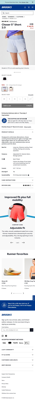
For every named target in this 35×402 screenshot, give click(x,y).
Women (24, 2)
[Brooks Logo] (17, 315)
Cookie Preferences (6, 390)
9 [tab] (20, 293)
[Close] (32, 2)
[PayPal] (15, 342)
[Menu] (32, 7)
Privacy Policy (5, 383)
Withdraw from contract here (9, 393)
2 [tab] (14, 293)
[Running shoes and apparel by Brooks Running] (7, 7)
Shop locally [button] (27, 127)
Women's (11, 16)
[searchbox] (18, 13)
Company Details (6, 377)
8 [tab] (19, 293)
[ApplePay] (26, 342)
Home (4, 16)
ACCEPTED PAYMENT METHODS (12, 339)
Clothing (19, 16)
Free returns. (12, 307)
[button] (17, 50)
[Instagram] (2, 336)
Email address (5, 327)
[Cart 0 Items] (29, 7)
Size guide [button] (30, 94)
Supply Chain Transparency (8, 374)
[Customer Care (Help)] (17, 360)
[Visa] (4, 342)
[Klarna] (21, 342)
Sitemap (4, 386)
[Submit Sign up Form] (31, 330)
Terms (3, 380)
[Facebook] (6, 336)
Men (27, 2)
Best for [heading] (4, 147)
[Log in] (25, 7)
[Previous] (11, 243)
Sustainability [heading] (6, 175)
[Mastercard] (9, 342)
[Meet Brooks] (17, 365)
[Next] (23, 243)
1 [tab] (13, 293)
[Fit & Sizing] (17, 354)
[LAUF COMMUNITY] (17, 349)
